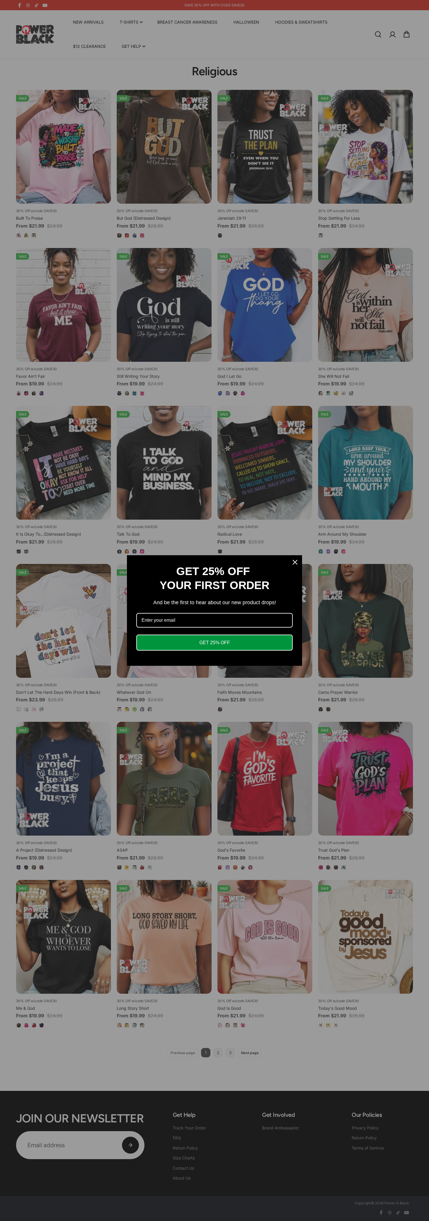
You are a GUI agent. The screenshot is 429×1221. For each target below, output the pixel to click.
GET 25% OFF (214, 642)
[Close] (295, 562)
